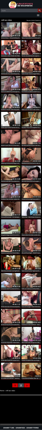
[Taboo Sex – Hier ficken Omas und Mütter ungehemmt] (31, 208)
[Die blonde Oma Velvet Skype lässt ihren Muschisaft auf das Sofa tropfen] (10, 65)
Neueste (29, 20)
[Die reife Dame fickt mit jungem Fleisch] (31, 173)
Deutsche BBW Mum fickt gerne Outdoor (12, 91)
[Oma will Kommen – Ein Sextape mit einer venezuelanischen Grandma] (10, 208)
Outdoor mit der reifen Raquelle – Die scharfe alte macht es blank (19, 109)
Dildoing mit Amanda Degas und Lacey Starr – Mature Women (18, 163)
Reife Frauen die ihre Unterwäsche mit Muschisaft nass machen (18, 145)
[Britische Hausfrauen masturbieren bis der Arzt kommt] (10, 316)
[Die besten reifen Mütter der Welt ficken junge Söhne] (10, 47)
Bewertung (38, 20)
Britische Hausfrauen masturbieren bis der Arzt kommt (16, 324)
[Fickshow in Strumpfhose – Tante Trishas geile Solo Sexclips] (31, 316)
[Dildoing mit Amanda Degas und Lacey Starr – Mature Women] (10, 155)
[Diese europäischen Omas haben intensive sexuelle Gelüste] (10, 244)
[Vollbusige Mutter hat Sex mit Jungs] (10, 119)
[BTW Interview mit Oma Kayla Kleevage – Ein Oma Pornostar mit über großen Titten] (10, 298)
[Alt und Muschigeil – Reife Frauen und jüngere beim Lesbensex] (31, 244)
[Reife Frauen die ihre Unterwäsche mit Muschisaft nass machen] (10, 137)
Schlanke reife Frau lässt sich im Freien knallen (14, 289)
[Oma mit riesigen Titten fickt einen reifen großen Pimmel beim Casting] (31, 298)
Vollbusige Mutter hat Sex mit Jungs (11, 127)
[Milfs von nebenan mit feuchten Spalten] (31, 280)
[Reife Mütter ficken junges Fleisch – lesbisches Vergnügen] (31, 65)
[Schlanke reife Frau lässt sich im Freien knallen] (10, 280)
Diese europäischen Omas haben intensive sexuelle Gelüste (17, 253)
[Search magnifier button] (39, 10)
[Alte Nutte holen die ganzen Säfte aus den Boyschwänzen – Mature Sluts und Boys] (31, 334)
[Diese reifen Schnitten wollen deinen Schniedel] (31, 226)
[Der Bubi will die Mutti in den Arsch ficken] (31, 137)
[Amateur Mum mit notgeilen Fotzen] (31, 119)
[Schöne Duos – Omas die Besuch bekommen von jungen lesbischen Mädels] (10, 29)
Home (2, 390)
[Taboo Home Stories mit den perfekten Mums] (31, 29)
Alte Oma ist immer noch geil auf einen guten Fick (14, 271)
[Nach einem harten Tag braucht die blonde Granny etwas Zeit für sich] (31, 262)
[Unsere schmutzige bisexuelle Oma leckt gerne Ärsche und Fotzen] (31, 191)
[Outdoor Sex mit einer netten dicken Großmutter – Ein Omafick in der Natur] (10, 191)
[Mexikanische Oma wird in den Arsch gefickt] (31, 155)
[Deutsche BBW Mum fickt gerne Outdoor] (10, 83)
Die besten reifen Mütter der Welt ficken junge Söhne (16, 56)
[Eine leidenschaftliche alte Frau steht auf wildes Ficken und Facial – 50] (31, 83)
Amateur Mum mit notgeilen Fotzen (31, 127)
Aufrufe (33, 20)
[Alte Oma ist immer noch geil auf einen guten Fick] (10, 262)
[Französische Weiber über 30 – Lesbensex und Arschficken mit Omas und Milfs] (31, 370)
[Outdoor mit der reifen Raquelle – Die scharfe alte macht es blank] (10, 101)
